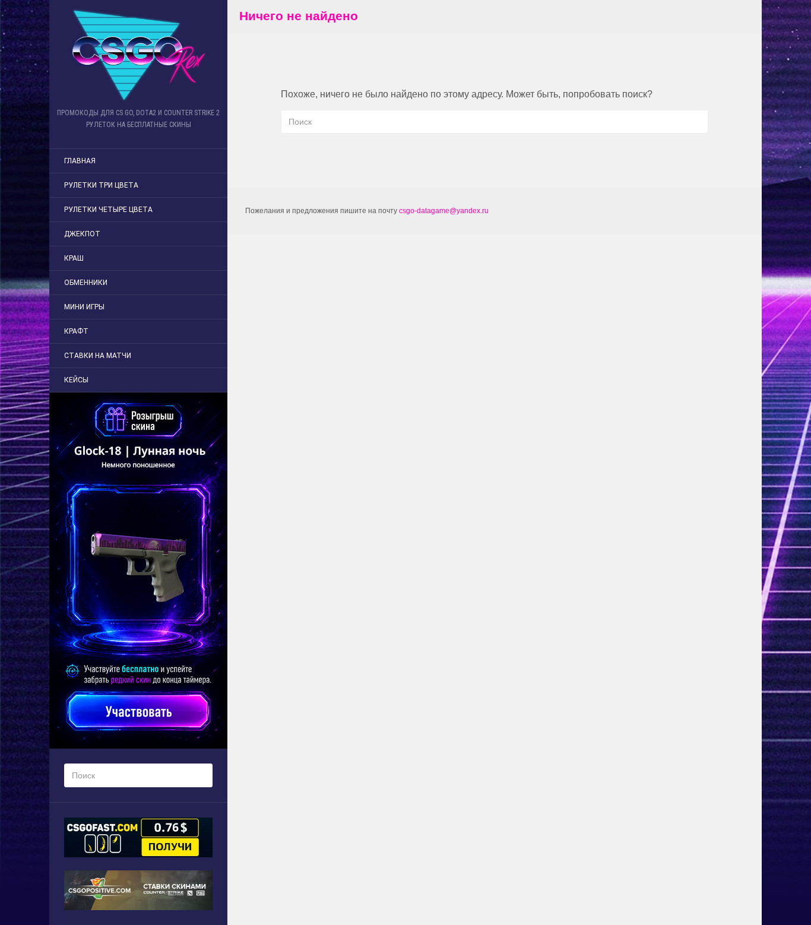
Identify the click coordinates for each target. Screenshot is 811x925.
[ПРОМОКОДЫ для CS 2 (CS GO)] (138, 55)
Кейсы (76, 380)
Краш (74, 258)
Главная (80, 161)
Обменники (85, 282)
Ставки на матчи (97, 355)
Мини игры (84, 307)
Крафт (76, 331)
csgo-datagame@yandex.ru (444, 211)
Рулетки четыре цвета (108, 209)
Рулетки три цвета (101, 185)
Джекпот (82, 234)
